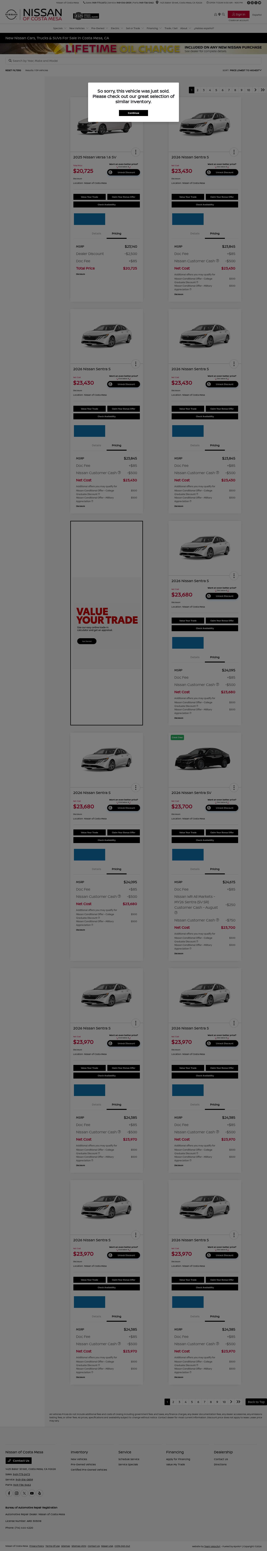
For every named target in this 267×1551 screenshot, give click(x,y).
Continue (133, 113)
